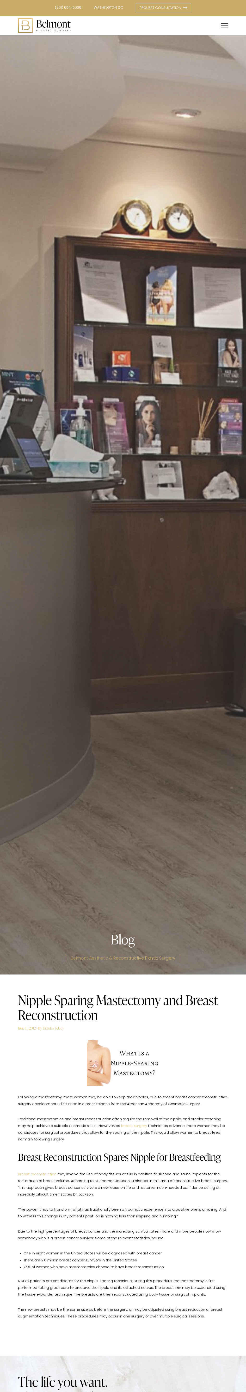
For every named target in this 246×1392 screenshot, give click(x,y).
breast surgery (134, 1126)
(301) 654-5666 (68, 8)
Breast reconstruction (37, 1174)
